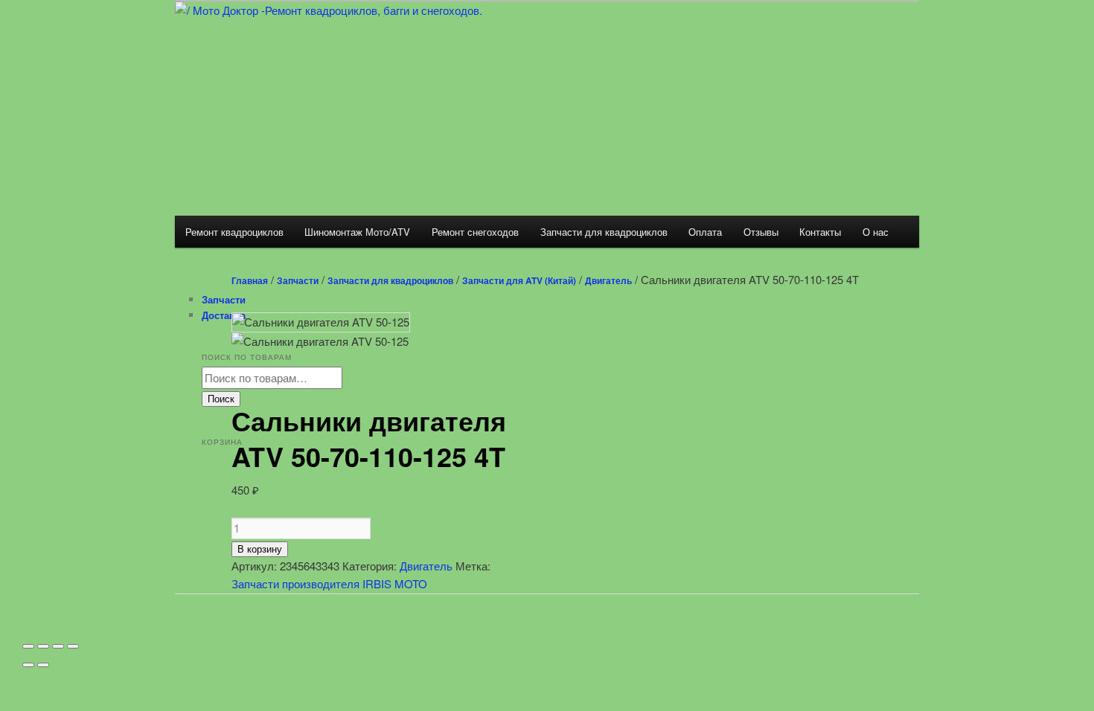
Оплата (705, 232)
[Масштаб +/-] (73, 646)
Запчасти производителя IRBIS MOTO (329, 583)
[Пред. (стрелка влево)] (28, 665)
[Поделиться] (43, 646)
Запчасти (298, 280)
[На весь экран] (58, 646)
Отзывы (760, 232)
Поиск (221, 399)
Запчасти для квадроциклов (604, 232)
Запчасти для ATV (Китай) (519, 280)
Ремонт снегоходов (475, 232)
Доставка (224, 315)
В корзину (259, 549)
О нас (876, 232)
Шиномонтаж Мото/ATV (357, 232)
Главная (249, 280)
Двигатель (608, 280)
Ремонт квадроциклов (234, 232)
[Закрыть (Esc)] (28, 646)
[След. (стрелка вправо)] (43, 665)
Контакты (820, 232)
